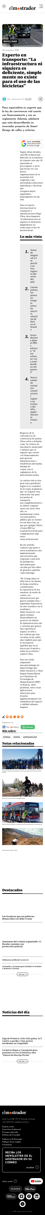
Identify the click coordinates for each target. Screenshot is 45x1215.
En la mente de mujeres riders (9, 850)
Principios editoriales (10, 1132)
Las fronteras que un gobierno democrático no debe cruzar (18, 917)
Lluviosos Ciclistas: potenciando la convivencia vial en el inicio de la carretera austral (21, 771)
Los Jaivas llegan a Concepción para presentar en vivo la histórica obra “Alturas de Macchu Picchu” (19, 1052)
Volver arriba (7, 1181)
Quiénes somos (8, 1126)
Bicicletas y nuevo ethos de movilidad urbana (13, 798)
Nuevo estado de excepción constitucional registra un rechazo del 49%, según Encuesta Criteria (34, 400)
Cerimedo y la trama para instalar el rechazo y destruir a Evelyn (22, 967)
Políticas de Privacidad (11, 1134)
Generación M (18, 99)
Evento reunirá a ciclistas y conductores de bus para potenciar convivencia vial (22, 824)
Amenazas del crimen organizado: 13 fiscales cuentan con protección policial (21, 944)
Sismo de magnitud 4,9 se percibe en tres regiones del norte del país (34, 266)
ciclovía (17, 737)
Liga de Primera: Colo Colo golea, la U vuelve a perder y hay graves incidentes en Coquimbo (22, 1041)
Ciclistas (6, 737)
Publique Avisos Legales (11, 1141)
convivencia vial (29, 737)
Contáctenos (7, 1144)
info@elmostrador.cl (21, 1122)
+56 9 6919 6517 (8, 1122)
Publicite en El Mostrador (12, 1139)
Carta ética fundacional (11, 1129)
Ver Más (28, 99)
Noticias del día (15, 1012)
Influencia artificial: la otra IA (15, 960)
